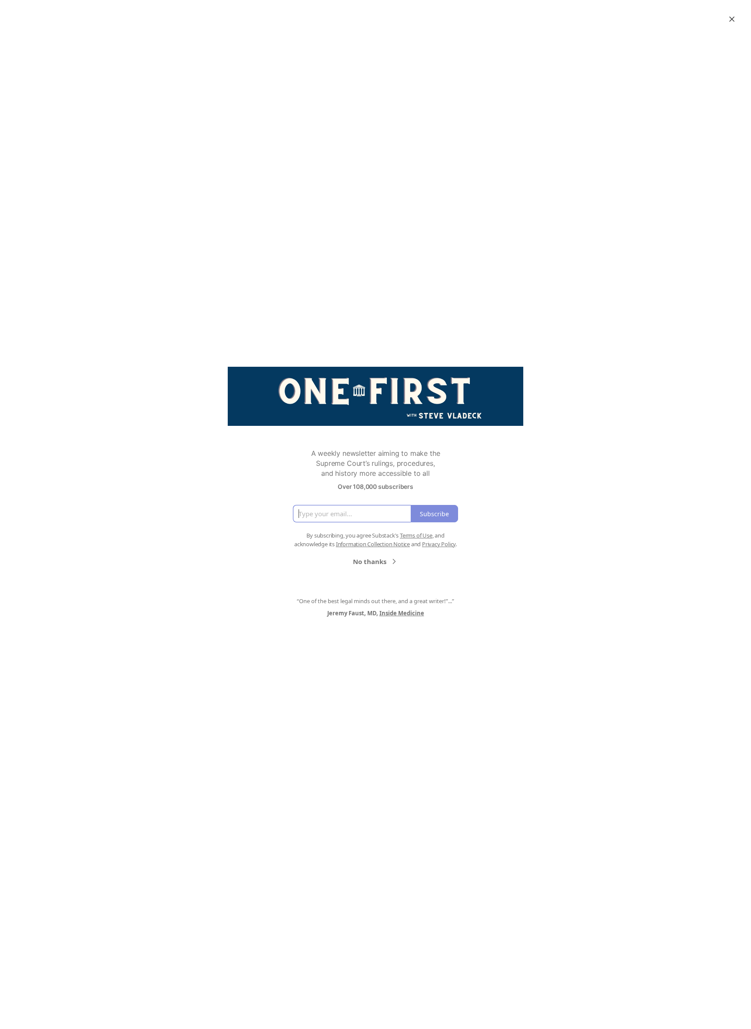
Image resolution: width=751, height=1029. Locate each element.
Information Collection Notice (373, 544)
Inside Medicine (401, 613)
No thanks (369, 561)
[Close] (732, 19)
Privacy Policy (438, 544)
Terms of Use (416, 535)
